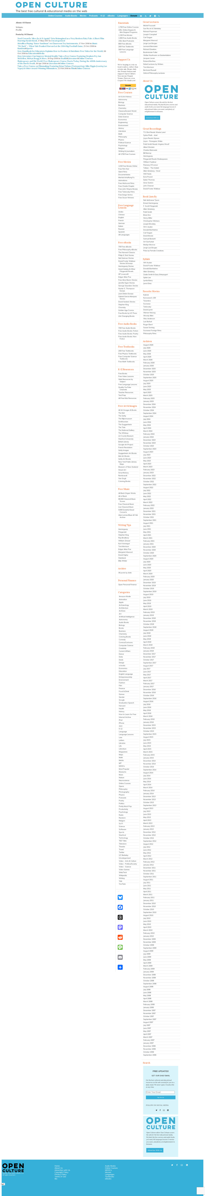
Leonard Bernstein (150, 46)
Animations (122, 180)
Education (32, 53)
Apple (121, 602)
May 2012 (147, 853)
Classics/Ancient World (127, 111)
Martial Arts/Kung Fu (126, 177)
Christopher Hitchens (151, 221)
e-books (122, 665)
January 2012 (148, 865)
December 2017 (149, 654)
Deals (121, 660)
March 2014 (147, 787)
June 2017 (147, 672)
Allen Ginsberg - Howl (151, 171)
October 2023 (148, 446)
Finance (122, 688)
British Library (123, 442)
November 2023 (149, 443)
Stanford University (125, 439)
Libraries (122, 743)
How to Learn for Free (127, 714)
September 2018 (149, 627)
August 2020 (148, 559)
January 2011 (148, 900)
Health (64, 58)
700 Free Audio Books (127, 328)
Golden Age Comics (126, 310)
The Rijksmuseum (125, 419)
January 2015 (148, 758)
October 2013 (148, 802)
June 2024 (147, 422)
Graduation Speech (126, 703)
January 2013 (148, 829)
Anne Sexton (148, 183)
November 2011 (149, 871)
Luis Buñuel (147, 322)
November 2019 (149, 585)
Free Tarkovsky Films (126, 192)
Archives (122, 611)
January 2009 (148, 972)
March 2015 (147, 752)
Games (121, 694)
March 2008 (147, 1001)
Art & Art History (124, 97)
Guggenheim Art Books (127, 453)
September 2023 (149, 449)
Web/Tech (123, 872)
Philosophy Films (149, 333)
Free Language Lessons (127, 384)
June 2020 (147, 565)
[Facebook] (128, 905)
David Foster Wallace (151, 189)
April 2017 (147, 678)
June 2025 (147, 386)
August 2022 (148, 487)
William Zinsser (124, 541)
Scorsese (146, 304)
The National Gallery (126, 430)
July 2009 (146, 954)
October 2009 (148, 945)
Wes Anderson (149, 319)
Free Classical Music (126, 504)
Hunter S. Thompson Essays (126, 289)
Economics (122, 119)
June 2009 (147, 957)
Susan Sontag (148, 327)
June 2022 (147, 493)
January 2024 (148, 437)
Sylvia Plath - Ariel (150, 135)
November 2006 (149, 1049)
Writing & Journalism (126, 151)
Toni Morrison (123, 546)
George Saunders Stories (128, 286)
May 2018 (147, 639)
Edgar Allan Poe (124, 277)
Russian (121, 229)
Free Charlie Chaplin (126, 186)
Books (121, 628)
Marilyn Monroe (149, 245)
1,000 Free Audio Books (127, 38)
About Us (59, 1168)
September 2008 (149, 984)
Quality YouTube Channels (124, 388)
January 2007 (148, 1043)
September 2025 (149, 377)
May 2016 (147, 710)
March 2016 (147, 716)
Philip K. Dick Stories (126, 255)
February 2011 (148, 897)
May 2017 (147, 675)
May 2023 (147, 461)
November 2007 (149, 1013)
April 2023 (147, 464)
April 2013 (147, 820)
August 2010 (148, 915)
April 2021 (147, 535)
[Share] (128, 965)
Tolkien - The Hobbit (151, 168)
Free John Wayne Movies (128, 189)
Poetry (121, 801)
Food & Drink (124, 691)
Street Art (122, 470)
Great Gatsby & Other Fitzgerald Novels (126, 270)
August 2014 (148, 773)
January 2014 (148, 793)
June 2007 (147, 1028)
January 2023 (148, 473)
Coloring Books (124, 481)
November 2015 (149, 728)
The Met (121, 413)
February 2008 (148, 1004)
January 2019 (148, 615)
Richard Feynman (150, 31)
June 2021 (147, 529)
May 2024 (147, 425)
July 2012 (146, 847)
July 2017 (146, 669)
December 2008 (149, 975)
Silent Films (122, 172)
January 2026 (148, 366)
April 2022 (147, 499)
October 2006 (148, 1052)
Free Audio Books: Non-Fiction (127, 337)
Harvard (122, 706)
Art (120, 614)
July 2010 (146, 918)
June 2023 (147, 458)
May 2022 (147, 496)
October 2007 (148, 1016)
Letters (121, 740)
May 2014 (147, 782)
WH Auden (147, 263)
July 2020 (146, 562)
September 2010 (149, 912)
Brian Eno (147, 215)
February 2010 (148, 933)
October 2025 (148, 375)
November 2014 (149, 764)
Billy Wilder (122, 561)
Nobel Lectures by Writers (153, 64)
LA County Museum (125, 436)
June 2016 (147, 707)
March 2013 (147, 823)
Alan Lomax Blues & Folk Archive (128, 516)
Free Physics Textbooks (127, 354)
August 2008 (148, 987)
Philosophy (122, 137)
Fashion (122, 683)
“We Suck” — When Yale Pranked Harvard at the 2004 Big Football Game (50, 46)
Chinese (121, 215)
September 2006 (149, 1055)
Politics (121, 803)
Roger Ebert (148, 324)
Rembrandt (122, 476)
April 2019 (147, 606)
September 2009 (149, 948)
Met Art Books (124, 456)
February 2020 (148, 577)
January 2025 (148, 401)
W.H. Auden (148, 227)
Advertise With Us (152, 118)
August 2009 (148, 951)
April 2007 (147, 1034)
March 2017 (147, 681)
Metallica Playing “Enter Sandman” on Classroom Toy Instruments (48, 43)
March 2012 (147, 859)
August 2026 (148, 345)
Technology (123, 838)
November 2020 (149, 550)
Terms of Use (60, 1176)
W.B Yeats (147, 174)
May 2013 (147, 817)
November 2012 (149, 835)
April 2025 (147, 392)
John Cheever (148, 186)
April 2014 (147, 785)
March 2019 (147, 609)
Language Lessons (126, 734)
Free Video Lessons (126, 376)
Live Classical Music (125, 507)
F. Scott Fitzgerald (150, 206)
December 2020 (149, 547)
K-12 (120, 729)
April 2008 (147, 998)
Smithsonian (123, 422)
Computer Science (125, 114)
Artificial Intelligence (126, 617)
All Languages (124, 235)
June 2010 (147, 921)
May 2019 (147, 603)
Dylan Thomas (149, 180)
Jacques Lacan (149, 58)
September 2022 (149, 484)
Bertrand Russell (149, 70)
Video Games (124, 869)
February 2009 (148, 969)
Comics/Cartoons (126, 642)
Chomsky (122, 307)
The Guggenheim (125, 424)
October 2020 (148, 553)
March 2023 (147, 467)
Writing (122, 878)
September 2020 (149, 556)
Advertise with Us (62, 1170)
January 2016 (148, 722)
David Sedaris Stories (126, 302)
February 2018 (148, 648)
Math (120, 134)
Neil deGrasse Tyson (151, 200)
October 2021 (148, 517)
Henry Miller (147, 218)
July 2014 (146, 776)
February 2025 (148, 398)
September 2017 (149, 663)
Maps (121, 755)
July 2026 (146, 348)
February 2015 (148, 755)
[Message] (128, 945)
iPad (120, 720)
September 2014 (149, 770)
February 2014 (148, 790)
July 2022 (146, 490)
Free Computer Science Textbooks (127, 357)
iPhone (121, 723)
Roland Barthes (149, 61)
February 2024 (148, 434)
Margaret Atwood (125, 552)
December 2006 (149, 1046)
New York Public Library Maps (127, 463)
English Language (126, 674)
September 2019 (149, 591)
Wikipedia (123, 875)
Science (122, 826)
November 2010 (149, 906)
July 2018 (146, 633)
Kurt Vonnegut (124, 544)
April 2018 (147, 642)
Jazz (120, 726)
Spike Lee (147, 277)
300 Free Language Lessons (126, 50)
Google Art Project (125, 445)
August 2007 (148, 1022)
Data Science (123, 117)
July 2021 (146, 526)
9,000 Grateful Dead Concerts (126, 511)
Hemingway (123, 529)
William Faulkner (149, 162)
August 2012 (148, 844)
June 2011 (147, 886)
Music (94, 43)
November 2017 (149, 657)
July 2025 (146, 383)
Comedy (122, 640)
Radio (121, 815)
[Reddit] (128, 935)
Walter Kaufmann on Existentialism (157, 55)
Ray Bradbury (123, 538)
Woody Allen (148, 316)
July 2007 (146, 1025)
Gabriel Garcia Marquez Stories (127, 297)
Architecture (123, 608)
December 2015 (149, 725)
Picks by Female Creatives (153, 251)
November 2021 (149, 514)
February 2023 (148, 470)
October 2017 (148, 660)
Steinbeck (122, 558)
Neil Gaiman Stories (126, 258)
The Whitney (123, 433)
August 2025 (148, 380)
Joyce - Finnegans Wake (152, 141)
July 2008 (146, 990)
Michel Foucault (149, 25)
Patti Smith (147, 212)
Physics (121, 140)
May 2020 (147, 568)
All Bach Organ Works (127, 493)
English (121, 217)
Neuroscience (124, 780)
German (121, 223)
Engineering (123, 122)
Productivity (123, 809)
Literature (72, 58)
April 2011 (147, 891)
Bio (56, 1178)
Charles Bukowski (150, 150)
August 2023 (148, 452)
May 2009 (147, 960)
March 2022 (147, 502)
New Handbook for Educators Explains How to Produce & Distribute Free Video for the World (60, 51)
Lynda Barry (148, 280)
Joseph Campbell (150, 34)
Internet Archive (125, 717)
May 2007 (147, 1031)
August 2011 (148, 880)
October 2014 (148, 767)
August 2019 (148, 594)
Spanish (121, 232)
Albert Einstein (148, 147)
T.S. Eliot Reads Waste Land (154, 132)
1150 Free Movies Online (127, 166)
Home (57, 1166)
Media (41, 53)
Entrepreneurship (125, 677)
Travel (121, 849)
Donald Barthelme (150, 230)
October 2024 (148, 410)
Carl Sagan (147, 37)
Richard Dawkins (149, 49)
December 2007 (149, 1010)
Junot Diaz (147, 283)
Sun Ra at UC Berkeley (152, 28)
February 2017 (148, 683)
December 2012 (149, 832)
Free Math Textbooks (126, 362)
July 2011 (146, 883)
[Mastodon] (128, 925)
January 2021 (148, 544)
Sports (29, 48)
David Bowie (148, 236)
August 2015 (148, 737)
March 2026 (147, 360)
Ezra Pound (147, 177)
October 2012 (148, 838)
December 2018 (149, 618)
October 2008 (148, 981)
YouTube (122, 884)
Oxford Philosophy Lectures (154, 73)
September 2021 (149, 520)
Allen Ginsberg (148, 209)
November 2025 (149, 372)
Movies (108, 1172)
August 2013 (148, 808)
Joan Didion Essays (125, 294)
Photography (124, 792)
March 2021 (147, 538)
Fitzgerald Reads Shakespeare (155, 159)
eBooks (108, 1178)
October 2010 (148, 909)
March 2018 (147, 645)
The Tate (121, 427)
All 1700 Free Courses (126, 154)
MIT (120, 763)
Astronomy (122, 99)
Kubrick (146, 295)
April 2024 (147, 428)
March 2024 (147, 431)
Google (122, 700)
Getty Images (123, 450)
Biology (121, 102)
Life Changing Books (126, 316)
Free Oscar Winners (126, 198)
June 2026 (147, 351)
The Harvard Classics (126, 252)
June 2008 (147, 992)
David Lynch (148, 310)
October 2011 (148, 874)
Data (121, 657)
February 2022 (148, 505)
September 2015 (149, 734)
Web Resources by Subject (125, 380)
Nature (121, 777)
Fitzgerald (122, 532)
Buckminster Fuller (150, 52)
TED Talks (123, 841)
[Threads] (128, 915)
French (121, 220)
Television (122, 844)
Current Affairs (124, 651)
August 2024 (148, 416)
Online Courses (86, 58)
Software (122, 829)
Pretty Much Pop (125, 806)
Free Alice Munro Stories (127, 280)
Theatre (122, 847)
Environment (123, 125)
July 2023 (146, 455)
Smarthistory (123, 473)
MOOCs (122, 766)
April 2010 (147, 927)
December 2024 (149, 404)
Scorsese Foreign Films (152, 330)
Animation (123, 599)
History (121, 128)
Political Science (124, 143)
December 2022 (149, 476)
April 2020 (147, 571)
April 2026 (147, 357)
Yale (120, 881)
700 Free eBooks (124, 247)
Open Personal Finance (127, 585)
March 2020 (147, 574)
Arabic (120, 212)
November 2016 (149, 692)
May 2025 (147, 389)
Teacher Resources (125, 392)
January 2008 (148, 1007)
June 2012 (147, 850)
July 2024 (146, 419)
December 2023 (149, 440)
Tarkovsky (147, 307)
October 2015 (148, 731)
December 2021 (149, 511)
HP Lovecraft (123, 274)
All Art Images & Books (127, 410)
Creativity (122, 648)
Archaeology (124, 605)
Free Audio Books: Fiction (128, 331)
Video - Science (125, 867)
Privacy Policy (61, 1174)
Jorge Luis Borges (150, 43)
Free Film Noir (123, 169)
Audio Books (124, 622)
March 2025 (147, 395)
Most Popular (124, 769)
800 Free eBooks (124, 44)
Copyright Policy (61, 1172)
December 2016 (149, 689)
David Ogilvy (123, 555)
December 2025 (149, 369)
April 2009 (147, 963)
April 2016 (147, 713)
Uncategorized (58, 40)
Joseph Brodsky (149, 224)
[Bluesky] (128, 895)
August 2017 (148, 666)
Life (120, 746)
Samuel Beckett (149, 239)
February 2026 (148, 363)
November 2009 (149, 942)
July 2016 (146, 704)
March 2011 (147, 894)
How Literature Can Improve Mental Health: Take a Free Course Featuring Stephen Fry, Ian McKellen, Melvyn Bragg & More (59, 57)
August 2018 (148, 630)
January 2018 (148, 651)
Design (121, 663)
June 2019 (147, 600)
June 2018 (147, 636)
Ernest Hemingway (150, 203)
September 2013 (149, 805)
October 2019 (148, 588)
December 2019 (149, 582)
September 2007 (149, 1019)
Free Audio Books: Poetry (128, 334)
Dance (121, 654)
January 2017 (148, 686)
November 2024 (149, 407)
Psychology (122, 145)
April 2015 (147, 749)
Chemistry (122, 108)
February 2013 (148, 826)
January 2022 (148, 508)
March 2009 (147, 966)
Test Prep (122, 395)
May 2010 (147, 924)
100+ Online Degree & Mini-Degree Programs (127, 31)
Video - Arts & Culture (127, 861)
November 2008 (149, 978)
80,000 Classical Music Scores (127, 500)
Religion (121, 148)
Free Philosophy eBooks (127, 249)
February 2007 (148, 1040)
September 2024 (149, 413)
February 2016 (148, 719)
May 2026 (147, 354)
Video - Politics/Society (128, 864)
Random (21, 48)
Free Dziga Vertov (125, 195)
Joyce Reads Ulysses (151, 138)
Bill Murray (147, 153)
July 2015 (146, 740)
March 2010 (147, 930)
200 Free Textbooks (126, 47)
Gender (122, 697)
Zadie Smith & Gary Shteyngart (155, 274)
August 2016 (148, 701)
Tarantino (147, 301)
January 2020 (148, 580)
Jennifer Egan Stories (126, 283)
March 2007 (147, 1037)
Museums (122, 772)
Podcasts (122, 798)
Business (121, 105)
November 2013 (149, 799)
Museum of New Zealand (128, 467)
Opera (121, 786)
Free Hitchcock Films (126, 183)
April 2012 (147, 856)
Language (123, 732)
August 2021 (148, 523)
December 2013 (149, 796)
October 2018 (148, 624)
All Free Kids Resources (127, 398)
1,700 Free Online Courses (128, 27)
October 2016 (148, 695)
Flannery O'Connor (150, 165)
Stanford (122, 835)
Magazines (123, 752)
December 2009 (149, 939)
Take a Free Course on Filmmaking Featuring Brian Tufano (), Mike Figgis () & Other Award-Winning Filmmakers (62, 67)
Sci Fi (121, 823)
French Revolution (125, 447)
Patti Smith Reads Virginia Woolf (156, 144)
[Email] (128, 955)
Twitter (121, 852)
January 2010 (148, 936)
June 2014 (147, 779)
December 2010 (149, 903)
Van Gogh (122, 478)
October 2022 (148, 481)
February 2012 (148, 862)
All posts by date (125, 573)
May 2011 (147, 888)
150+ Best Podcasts (126, 41)
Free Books (122, 373)
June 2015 (147, 743)
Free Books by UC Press (127, 313)
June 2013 (147, 814)
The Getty (122, 416)
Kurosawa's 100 (149, 298)
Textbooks (109, 1176)
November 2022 (149, 478)
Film (73, 68)
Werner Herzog (149, 313)
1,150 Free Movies (125, 35)
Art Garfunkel (148, 242)
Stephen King (123, 305)
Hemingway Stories (126, 266)
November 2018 (149, 621)
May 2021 (147, 532)
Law (120, 737)
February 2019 (148, 612)
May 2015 (147, 746)
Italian (120, 226)
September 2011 (149, 877)
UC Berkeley (123, 855)
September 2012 (149, 841)
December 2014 (149, 761)
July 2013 (146, 811)
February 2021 (148, 541)
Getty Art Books (124, 459)
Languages (109, 1174)
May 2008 (147, 995)
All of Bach (122, 496)
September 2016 (149, 698)
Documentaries (124, 175)
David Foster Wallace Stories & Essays (126, 262)
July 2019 (146, 597)
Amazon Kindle (125, 596)
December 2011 (149, 868)
